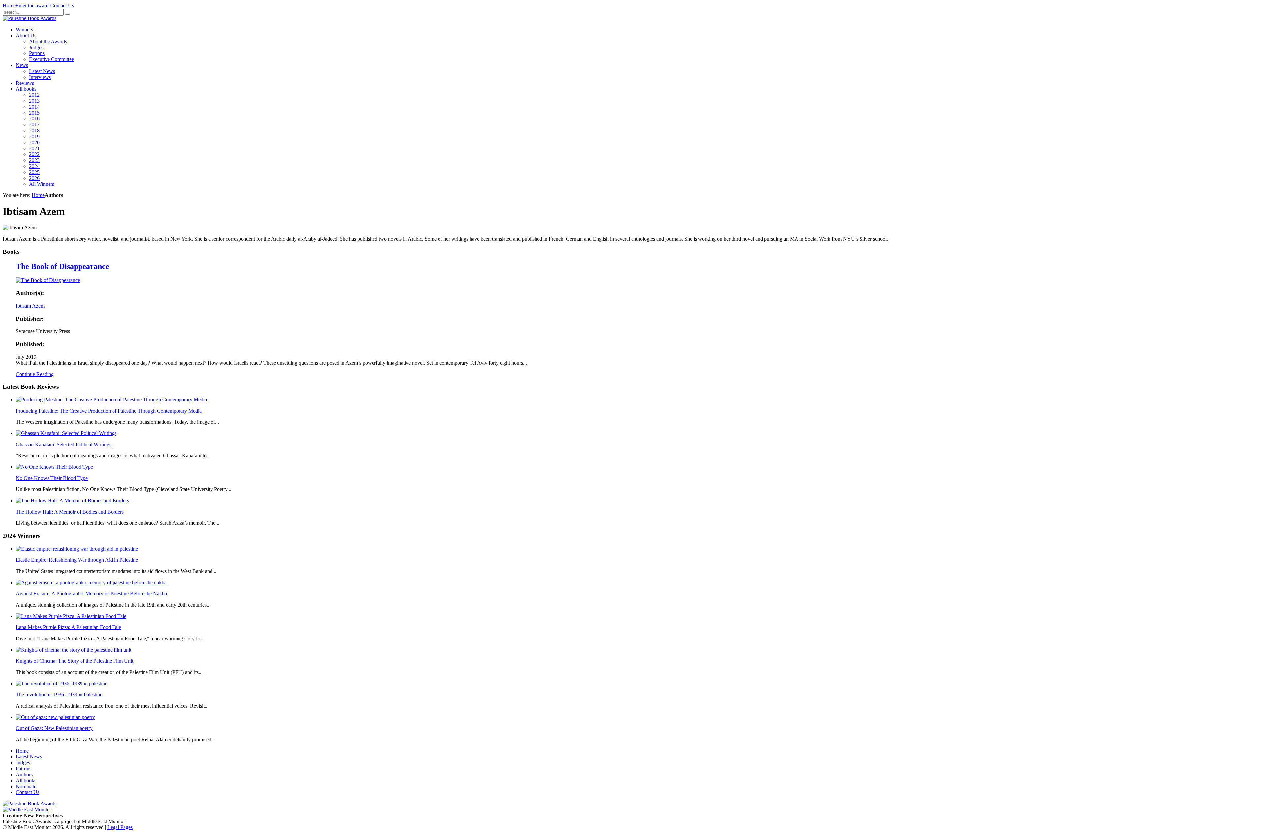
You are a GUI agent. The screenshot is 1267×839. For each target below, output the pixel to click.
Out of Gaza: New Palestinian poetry (54, 728)
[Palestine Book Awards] (29, 803)
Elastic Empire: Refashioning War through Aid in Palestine (77, 560)
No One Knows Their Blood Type (52, 478)
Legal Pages (120, 827)
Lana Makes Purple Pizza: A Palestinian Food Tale (68, 627)
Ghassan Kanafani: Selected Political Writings (63, 444)
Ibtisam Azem (30, 306)
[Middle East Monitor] (27, 809)
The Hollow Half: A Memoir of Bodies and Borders (70, 512)
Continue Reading (35, 374)
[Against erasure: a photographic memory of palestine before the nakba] (91, 582)
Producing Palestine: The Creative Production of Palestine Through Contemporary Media (109, 411)
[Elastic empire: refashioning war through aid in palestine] (77, 549)
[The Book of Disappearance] (48, 280)
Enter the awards (33, 5)
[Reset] (67, 14)
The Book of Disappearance (62, 266)
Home (9, 5)
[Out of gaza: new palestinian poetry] (55, 717)
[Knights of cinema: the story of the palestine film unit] (73, 650)
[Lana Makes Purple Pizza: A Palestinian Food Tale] (71, 616)
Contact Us (62, 5)
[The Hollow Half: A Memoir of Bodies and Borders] (72, 500)
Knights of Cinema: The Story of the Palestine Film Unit (74, 661)
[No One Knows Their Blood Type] (54, 467)
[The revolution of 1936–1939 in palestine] (61, 683)
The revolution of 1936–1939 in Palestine (59, 694)
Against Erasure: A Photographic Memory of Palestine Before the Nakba (91, 593)
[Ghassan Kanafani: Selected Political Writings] (66, 433)
